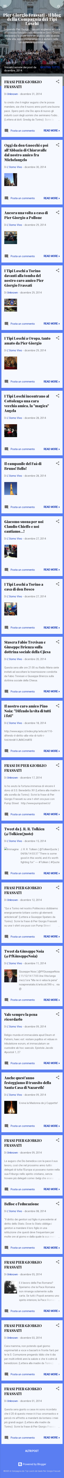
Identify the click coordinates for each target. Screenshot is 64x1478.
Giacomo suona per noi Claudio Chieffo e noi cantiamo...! (23, 526)
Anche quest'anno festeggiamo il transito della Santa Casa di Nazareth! (27, 1082)
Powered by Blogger (34, 1464)
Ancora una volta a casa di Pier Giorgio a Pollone (26, 215)
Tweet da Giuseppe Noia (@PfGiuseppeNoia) (24, 953)
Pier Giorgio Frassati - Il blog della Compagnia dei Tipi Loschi (32, 19)
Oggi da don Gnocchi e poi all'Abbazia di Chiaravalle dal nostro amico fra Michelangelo (26, 152)
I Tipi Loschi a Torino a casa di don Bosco (23, 586)
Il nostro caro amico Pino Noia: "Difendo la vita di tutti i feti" (27, 711)
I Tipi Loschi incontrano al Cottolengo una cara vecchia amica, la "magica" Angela (26, 403)
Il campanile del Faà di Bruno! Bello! (22, 466)
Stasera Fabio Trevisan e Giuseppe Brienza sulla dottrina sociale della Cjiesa (27, 647)
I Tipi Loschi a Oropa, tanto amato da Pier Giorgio (27, 340)
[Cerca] (59, 7)
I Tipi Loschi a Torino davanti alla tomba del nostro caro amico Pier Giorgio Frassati (24, 278)
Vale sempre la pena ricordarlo (20, 1017)
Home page (32, 53)
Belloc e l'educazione (21, 1203)
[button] (57, 82)
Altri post (32, 1451)
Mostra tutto (50, 67)
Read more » (52, 130)
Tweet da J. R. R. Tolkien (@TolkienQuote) (24, 831)
